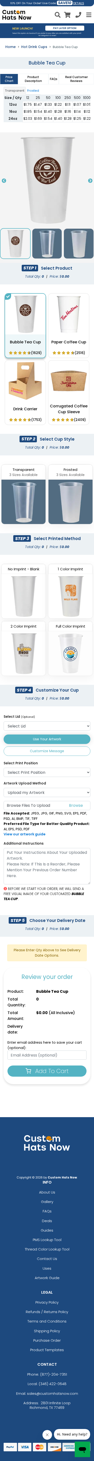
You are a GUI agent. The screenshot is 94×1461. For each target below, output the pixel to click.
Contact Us (47, 1258)
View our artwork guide (25, 834)
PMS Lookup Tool (47, 1239)
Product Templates (47, 1349)
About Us (47, 1192)
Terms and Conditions (47, 1321)
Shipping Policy (47, 1330)
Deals (47, 1220)
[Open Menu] (88, 15)
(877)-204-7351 (53, 1374)
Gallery (47, 1201)
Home (10, 46)
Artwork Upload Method (25, 783)
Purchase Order (47, 1340)
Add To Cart (51, 1071)
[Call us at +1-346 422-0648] (78, 15)
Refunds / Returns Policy (47, 1311)
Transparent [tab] (14, 90)
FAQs (47, 1211)
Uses (47, 1268)
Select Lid (19, 716)
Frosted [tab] (33, 90)
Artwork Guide (47, 1277)
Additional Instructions (24, 843)
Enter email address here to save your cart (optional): (44, 1045)
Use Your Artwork (47, 739)
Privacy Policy (47, 1302)
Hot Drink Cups (34, 46)
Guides (47, 1230)
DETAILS (78, 3)
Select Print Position (21, 763)
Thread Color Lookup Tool (47, 1249)
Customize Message (47, 751)
